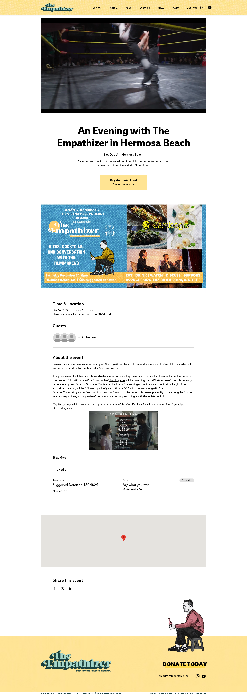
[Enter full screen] (201, 109)
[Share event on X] (62, 588)
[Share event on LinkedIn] (70, 588)
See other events (123, 184)
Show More (59, 457)
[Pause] (45, 109)
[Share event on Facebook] (54, 588)
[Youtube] (210, 7)
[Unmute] (51, 109)
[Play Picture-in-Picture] (195, 109)
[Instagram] (202, 7)
